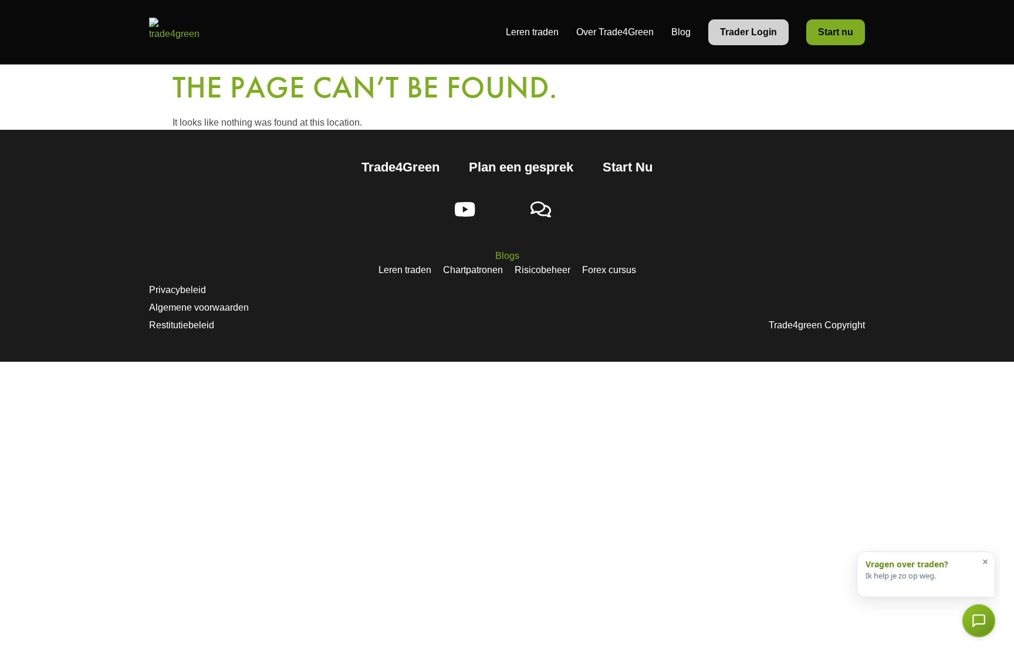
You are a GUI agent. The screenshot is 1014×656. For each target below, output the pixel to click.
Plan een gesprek (521, 167)
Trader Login (748, 32)
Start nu (835, 32)
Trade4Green (400, 167)
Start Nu (628, 167)
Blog (681, 32)
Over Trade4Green (615, 32)
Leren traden (532, 32)
